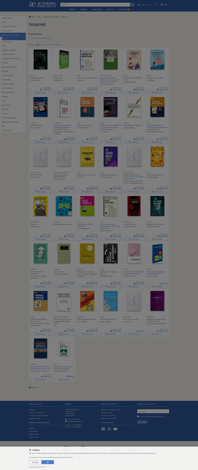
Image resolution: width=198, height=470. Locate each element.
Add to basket (42, 92)
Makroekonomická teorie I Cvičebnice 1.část (156, 320)
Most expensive (56, 44)
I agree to (152, 416)
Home (33, 17)
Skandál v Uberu (130, 224)
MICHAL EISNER (82, 321)
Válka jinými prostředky (85, 272)
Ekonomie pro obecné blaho (87, 78)
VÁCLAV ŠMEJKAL (36, 128)
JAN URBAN (150, 80)
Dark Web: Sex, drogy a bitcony (108, 273)
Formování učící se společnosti (37, 273)
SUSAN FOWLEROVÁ (130, 227)
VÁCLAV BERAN (35, 371)
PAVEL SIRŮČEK (152, 324)
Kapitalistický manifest (132, 125)
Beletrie (4, 22)
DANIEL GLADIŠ (105, 322)
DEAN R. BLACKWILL (83, 274)
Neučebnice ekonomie (155, 224)
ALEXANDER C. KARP (60, 132)
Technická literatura (8, 92)
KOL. (55, 325)
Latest (38, 44)
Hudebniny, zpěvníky (9, 50)
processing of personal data (155, 416)
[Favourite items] (156, 4)
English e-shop (34, 437)
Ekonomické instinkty (155, 78)
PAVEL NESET (162, 324)
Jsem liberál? (59, 272)
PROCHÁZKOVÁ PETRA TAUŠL (39, 323)
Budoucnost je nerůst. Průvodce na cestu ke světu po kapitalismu (134, 177)
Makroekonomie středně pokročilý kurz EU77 (156, 273)
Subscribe (142, 422)
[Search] (132, 5)
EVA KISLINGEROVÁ (83, 128)
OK (48, 462)
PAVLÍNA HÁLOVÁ (59, 179)
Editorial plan (33, 431)
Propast (33, 224)
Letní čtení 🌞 (124, 9)
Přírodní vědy (6, 80)
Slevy (3, 126)
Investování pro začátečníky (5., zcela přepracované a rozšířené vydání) (110, 127)
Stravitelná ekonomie (155, 175)
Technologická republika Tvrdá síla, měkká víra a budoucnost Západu (63, 127)
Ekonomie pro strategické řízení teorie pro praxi (63, 368)
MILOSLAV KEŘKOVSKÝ (61, 371)
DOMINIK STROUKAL (106, 276)
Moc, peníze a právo (131, 319)
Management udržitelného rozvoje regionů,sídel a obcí (40, 367)
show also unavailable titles (40, 38)
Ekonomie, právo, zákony (10, 35)
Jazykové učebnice (8, 54)
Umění (4, 101)
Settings (35, 462)
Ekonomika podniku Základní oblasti (61, 176)
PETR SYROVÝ (104, 132)
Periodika (5, 71)
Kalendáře (5, 109)
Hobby (4, 46)
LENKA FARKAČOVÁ (106, 177)
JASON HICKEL (58, 80)
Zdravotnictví (6, 105)
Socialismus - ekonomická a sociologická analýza (133, 273)
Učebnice (5, 96)
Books (39, 17)
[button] (150, 5)
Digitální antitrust (36, 125)
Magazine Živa (34, 434)
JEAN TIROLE (81, 80)
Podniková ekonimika (85, 125)
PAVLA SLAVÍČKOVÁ (106, 84)
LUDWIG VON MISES (130, 276)
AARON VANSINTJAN (136, 183)
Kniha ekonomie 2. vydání (63, 224)
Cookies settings (35, 418)
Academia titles (7, 18)
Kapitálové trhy (36, 175)
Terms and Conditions (36, 413)
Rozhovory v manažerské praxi (133, 79)
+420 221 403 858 (73, 419)
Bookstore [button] (96, 9)
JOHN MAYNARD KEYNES (61, 274)
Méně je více (58, 78)
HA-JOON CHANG (152, 177)
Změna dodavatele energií (86, 319)
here (45, 467)
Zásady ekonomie (36, 78)
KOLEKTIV (161, 132)
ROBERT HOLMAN (152, 276)
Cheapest (46, 44)
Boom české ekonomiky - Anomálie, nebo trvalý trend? (63, 321)
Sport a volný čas (7, 88)
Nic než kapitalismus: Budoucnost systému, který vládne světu (110, 226)
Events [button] (83, 9)
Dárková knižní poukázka (10, 122)
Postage (32, 410)
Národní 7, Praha (106, 413)
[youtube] (115, 429)
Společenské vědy (8, 84)
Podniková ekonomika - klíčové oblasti (38, 320)
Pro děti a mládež (8, 75)
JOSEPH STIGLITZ (36, 276)
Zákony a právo (8, 42)
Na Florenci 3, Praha (108, 415)
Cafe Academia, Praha (108, 418)
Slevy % (110, 9)
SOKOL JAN (127, 322)
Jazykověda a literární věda (11, 58)
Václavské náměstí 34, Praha (111, 410)
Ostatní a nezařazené (9, 118)
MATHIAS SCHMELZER (130, 181)
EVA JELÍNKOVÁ (35, 325)
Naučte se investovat (108, 319)
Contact (68, 404)
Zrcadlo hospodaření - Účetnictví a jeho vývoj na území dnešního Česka (109, 80)
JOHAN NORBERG (129, 128)
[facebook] (103, 429)
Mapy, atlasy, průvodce (9, 67)
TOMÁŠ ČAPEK (34, 177)
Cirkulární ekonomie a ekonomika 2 (85, 225)
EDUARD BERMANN (129, 82)
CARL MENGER (34, 80)
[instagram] (109, 429)
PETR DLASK (45, 371)
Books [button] (72, 9)
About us (32, 428)
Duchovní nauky (7, 30)
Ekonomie (6, 38)
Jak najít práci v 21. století (86, 175)
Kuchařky (5, 63)
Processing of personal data (38, 415)
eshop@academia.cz (74, 421)
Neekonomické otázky (108, 175)
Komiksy (5, 113)
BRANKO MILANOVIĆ (106, 231)
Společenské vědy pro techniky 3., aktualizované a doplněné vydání (157, 127)
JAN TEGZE (80, 177)
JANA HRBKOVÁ (152, 132)
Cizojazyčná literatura (9, 26)
